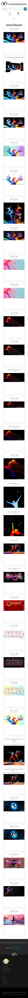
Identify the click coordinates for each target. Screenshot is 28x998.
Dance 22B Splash (14, 86)
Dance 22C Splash (14, 114)
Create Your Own (6, 970)
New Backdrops (6, 968)
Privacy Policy (10, 994)
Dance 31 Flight (14, 455)
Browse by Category (7, 964)
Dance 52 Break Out (14, 855)
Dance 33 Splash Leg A (14, 484)
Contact (4, 980)
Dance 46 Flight (14, 683)
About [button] (3, 978)
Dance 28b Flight (14, 285)
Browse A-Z (5, 966)
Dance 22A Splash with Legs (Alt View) (14, 58)
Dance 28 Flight (14, 256)
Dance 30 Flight (14, 398)
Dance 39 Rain (14, 540)
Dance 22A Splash (14, 29)
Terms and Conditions (20, 994)
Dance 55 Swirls (14, 911)
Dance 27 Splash (14, 228)
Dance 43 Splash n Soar (14, 569)
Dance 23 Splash (14, 143)
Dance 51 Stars (14, 826)
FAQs (3, 976)
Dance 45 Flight (14, 654)
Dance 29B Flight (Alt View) (14, 370)
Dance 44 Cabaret (14, 597)
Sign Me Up (17, 947)
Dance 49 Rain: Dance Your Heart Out (14, 769)
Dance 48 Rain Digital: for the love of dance (14, 740)
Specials (4, 972)
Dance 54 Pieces (14, 883)
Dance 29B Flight (14, 342)
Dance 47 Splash (14, 711)
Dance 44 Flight (14, 626)
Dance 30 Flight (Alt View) (14, 427)
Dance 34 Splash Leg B (14, 512)
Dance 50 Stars (14, 798)
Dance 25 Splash (14, 200)
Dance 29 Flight (14, 313)
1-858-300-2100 (5, 982)
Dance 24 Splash (14, 171)
